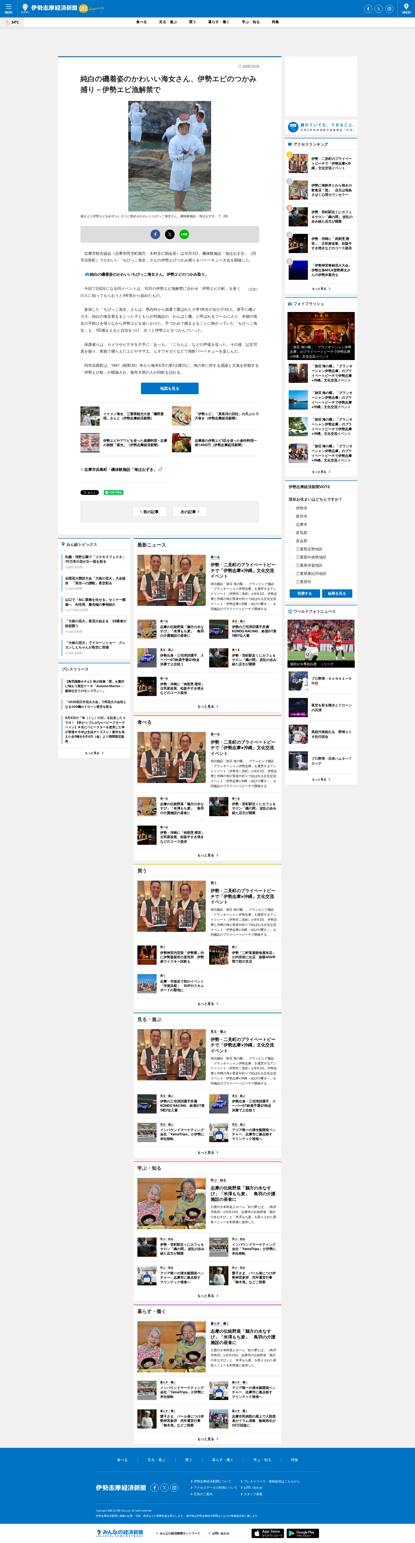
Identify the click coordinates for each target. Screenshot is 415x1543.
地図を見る (169, 388)
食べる (141, 21)
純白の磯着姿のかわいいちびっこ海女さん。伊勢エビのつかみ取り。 (149, 274)
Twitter (379, 9)
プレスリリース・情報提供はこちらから (272, 1481)
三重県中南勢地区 (311, 557)
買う (192, 21)
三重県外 (303, 581)
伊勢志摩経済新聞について (212, 1481)
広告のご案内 (203, 1494)
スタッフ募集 (253, 1494)
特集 (275, 21)
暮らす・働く (219, 21)
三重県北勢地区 (309, 549)
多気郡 (301, 532)
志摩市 (301, 524)
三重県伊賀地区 (309, 565)
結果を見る (337, 593)
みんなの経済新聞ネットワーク (119, 1533)
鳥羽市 (301, 516)
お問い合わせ (253, 1487)
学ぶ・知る (251, 21)
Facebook (368, 9)
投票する (305, 593)
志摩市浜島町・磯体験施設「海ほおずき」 (120, 469)
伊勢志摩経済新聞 (49, 8)
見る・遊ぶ (168, 21)
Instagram (389, 9)
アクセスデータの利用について (216, 1487)
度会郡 (301, 541)
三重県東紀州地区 (311, 573)
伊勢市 (301, 508)
